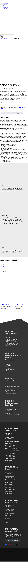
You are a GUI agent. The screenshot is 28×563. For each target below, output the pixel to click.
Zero (7, 337)
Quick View (3, 308)
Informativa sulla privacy (11, 557)
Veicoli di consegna (10, 385)
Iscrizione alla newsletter (13, 540)
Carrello (8, 410)
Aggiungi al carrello (11, 103)
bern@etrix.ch (8, 477)
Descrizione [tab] (5, 113)
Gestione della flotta (11, 390)
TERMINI (8, 416)
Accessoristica (12, 337)
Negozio (5, 38)
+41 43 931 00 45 (9, 437)
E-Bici (7, 342)
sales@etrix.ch (8, 438)
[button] (0, 562)
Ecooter (8, 340)
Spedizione (8, 413)
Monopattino (6, 1)
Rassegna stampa (10, 369)
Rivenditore (6, 3)
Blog (4, 5)
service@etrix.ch (9, 510)
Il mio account (9, 412)
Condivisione (9, 389)
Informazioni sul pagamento (12, 414)
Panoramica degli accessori (12, 343)
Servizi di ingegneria (11, 393)
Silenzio (8, 339)
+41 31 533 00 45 (9, 476)
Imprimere (20, 557)
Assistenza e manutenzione (12, 391)
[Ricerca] (1, 37)
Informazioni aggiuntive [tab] (16, 113)
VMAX (2, 266)
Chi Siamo (5, 7)
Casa (1, 38)
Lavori (4, 4)
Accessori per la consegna (12, 346)
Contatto (5, 8)
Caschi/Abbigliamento (11, 344)
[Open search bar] (0, 33)
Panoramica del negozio (11, 409)
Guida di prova (9, 364)
